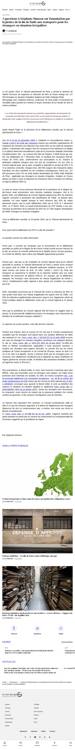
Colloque (8, 708)
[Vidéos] (61, 628)
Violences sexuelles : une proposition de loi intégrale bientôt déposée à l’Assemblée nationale (29, 652)
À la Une (5, 10)
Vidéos (43, 731)
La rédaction (12, 31)
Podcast (52, 731)
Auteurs (7, 704)
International (41, 10)
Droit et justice (38, 711)
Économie (18, 10)
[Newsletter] (37, 628)
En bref (20, 745)
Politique (26, 10)
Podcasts (54, 745)
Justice (11, 10)
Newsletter (37, 745)
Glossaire (34, 731)
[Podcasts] (14, 628)
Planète (36, 715)
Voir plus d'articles (67, 642)
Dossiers (68, 10)
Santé (36, 718)
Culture (55, 10)
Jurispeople (8, 722)
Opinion (61, 10)
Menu (70, 745)
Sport (49, 10)
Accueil (5, 745)
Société (33, 10)
